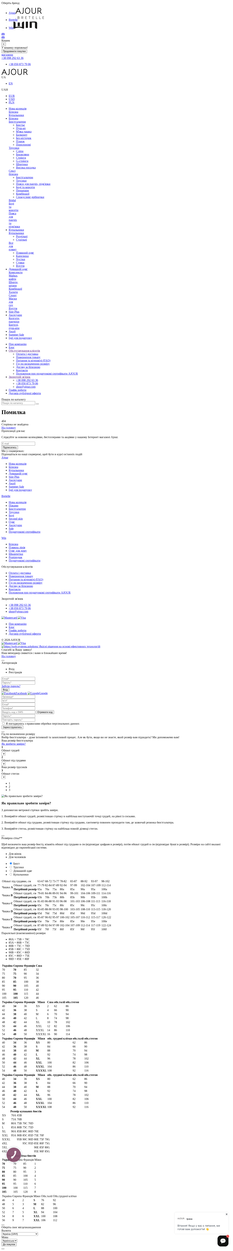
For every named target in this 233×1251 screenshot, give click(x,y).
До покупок (9, 1244)
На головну (8, 427)
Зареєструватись (12, 727)
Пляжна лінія (17, 547)
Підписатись (10, 447)
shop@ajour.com (18, 611)
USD (12, 99)
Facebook (21, 693)
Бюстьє (20, 125)
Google (43, 693)
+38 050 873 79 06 (20, 64)
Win (11, 27)
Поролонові (23, 144)
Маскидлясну (13, 302)
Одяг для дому (18, 550)
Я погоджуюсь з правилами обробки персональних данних (42, 723)
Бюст (16, 863)
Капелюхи (22, 256)
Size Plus (14, 311)
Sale (11, 528)
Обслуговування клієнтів (24, 350)
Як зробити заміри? (13, 743)
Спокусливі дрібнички (30, 197)
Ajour (12, 12)
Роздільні (21, 236)
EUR (12, 95)
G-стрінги (22, 161)
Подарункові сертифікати (24, 531)
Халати (13, 292)
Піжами (13, 505)
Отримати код (45, 712)
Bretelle (13, 19)
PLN (11, 102)
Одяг (12, 521)
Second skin (16, 518)
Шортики (22, 164)
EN (11, 83)
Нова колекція (17, 108)
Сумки (20, 262)
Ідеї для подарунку (20, 337)
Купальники (16, 115)
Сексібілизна (13, 172)
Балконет (21, 134)
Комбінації (22, 193)
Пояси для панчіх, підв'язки (33, 183)
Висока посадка (26, 167)
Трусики (14, 147)
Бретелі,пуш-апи (14, 326)
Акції (12, 331)
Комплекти (16, 272)
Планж (20, 141)
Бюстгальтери (17, 121)
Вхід (5, 689)
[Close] (2, 660)
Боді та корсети (25, 187)
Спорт (13, 295)
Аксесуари (15, 315)
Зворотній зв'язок (19, 376)
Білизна (13, 111)
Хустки (20, 259)
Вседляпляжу (13, 246)
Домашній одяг (18, 269)
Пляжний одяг (25, 252)
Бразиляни (22, 154)
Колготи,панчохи (14, 320)
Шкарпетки (16, 554)
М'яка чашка (23, 131)
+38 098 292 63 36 (12, 58)
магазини (7, 54)
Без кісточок (23, 138)
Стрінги (21, 157)
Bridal (12, 200)
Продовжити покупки (14, 51)
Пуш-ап (21, 128)
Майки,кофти (13, 277)
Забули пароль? (10, 686)
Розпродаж (15, 557)
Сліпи (19, 151)
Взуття (20, 265)
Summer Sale (16, 334)
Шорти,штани (13, 284)
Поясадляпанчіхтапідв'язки (14, 220)
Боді (11, 515)
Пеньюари (22, 190)
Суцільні (21, 239)
